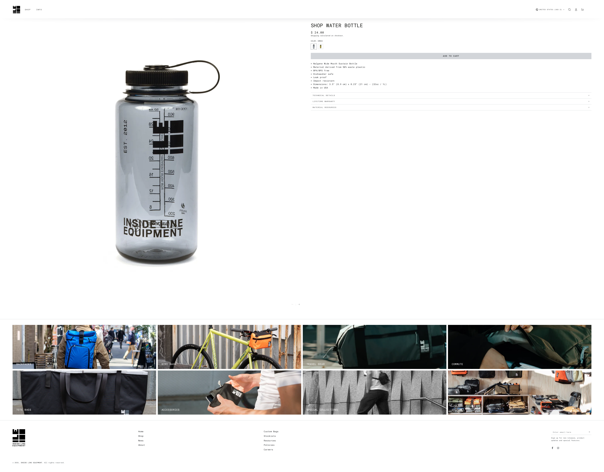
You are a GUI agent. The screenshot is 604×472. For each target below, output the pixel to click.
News (141, 440)
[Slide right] (299, 304)
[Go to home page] (16, 10)
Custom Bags (271, 431)
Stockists (270, 436)
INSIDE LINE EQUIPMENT (31, 463)
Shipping (315, 36)
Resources (270, 440)
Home (141, 431)
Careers (268, 449)
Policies (269, 445)
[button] (569, 9)
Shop (141, 436)
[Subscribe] (590, 432)
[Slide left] (292, 304)
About (141, 445)
